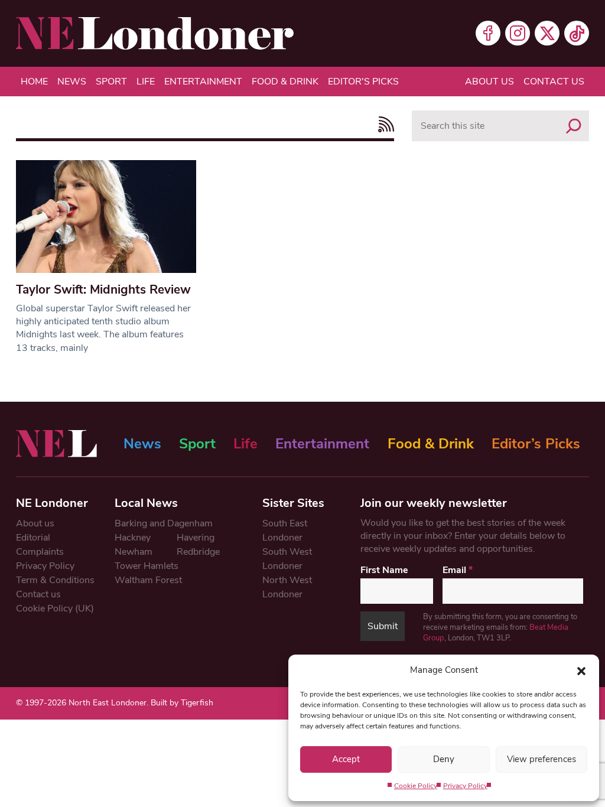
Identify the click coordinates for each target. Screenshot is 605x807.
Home (34, 81)
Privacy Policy (465, 785)
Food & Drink (285, 81)
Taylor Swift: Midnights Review (103, 289)
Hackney (133, 537)
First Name (384, 570)
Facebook (488, 33)
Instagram (517, 33)
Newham (133, 551)
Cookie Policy (415, 785)
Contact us (553, 81)
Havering (195, 537)
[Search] (573, 125)
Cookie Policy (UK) (55, 608)
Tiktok (576, 33)
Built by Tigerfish (182, 702)
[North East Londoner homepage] (155, 33)
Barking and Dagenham (164, 523)
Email (458, 570)
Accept (346, 759)
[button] (581, 670)
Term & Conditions (55, 580)
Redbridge (198, 551)
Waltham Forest (148, 580)
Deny (443, 759)
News (71, 81)
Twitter (547, 33)
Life (145, 81)
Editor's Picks (363, 81)
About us (489, 81)
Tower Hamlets (146, 565)
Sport (111, 81)
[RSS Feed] (383, 124)
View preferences (541, 759)
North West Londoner (287, 587)
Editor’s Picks (536, 444)
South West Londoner (287, 558)
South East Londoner (284, 530)
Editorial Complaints (40, 544)
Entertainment (203, 81)
